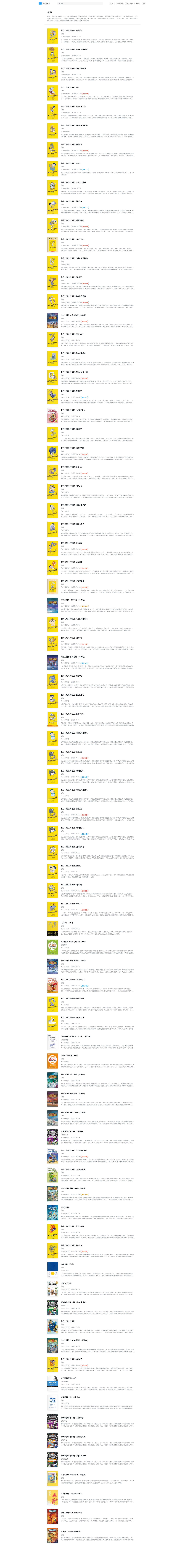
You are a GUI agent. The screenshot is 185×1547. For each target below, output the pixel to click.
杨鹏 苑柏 (64, 1421)
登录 (144, 3)
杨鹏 (62, 34)
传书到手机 (120, 3)
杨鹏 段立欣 (64, 1135)
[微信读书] (45, 3)
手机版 (138, 3)
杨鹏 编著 (64, 945)
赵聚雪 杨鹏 (64, 1381)
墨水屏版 (130, 3)
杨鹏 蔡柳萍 (64, 1040)
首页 (111, 3)
